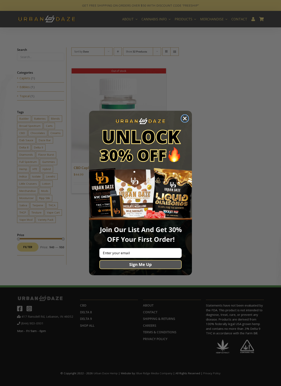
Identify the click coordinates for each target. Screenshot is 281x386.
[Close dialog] (184, 118)
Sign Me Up (140, 264)
